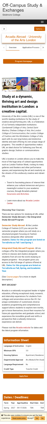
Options (39, 29)
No (42, 418)
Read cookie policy (19, 418)
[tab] (12, 47)
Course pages (13, 277)
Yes (37, 418)
